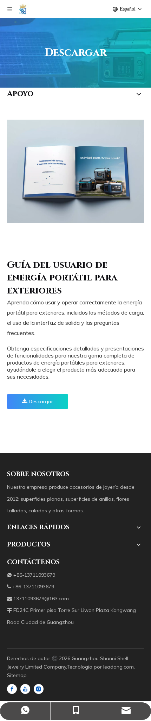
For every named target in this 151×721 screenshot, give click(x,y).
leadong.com (118, 667)
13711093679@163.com (41, 598)
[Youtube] (25, 688)
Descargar (40, 401)
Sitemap (17, 675)
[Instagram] (39, 688)
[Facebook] (12, 688)
